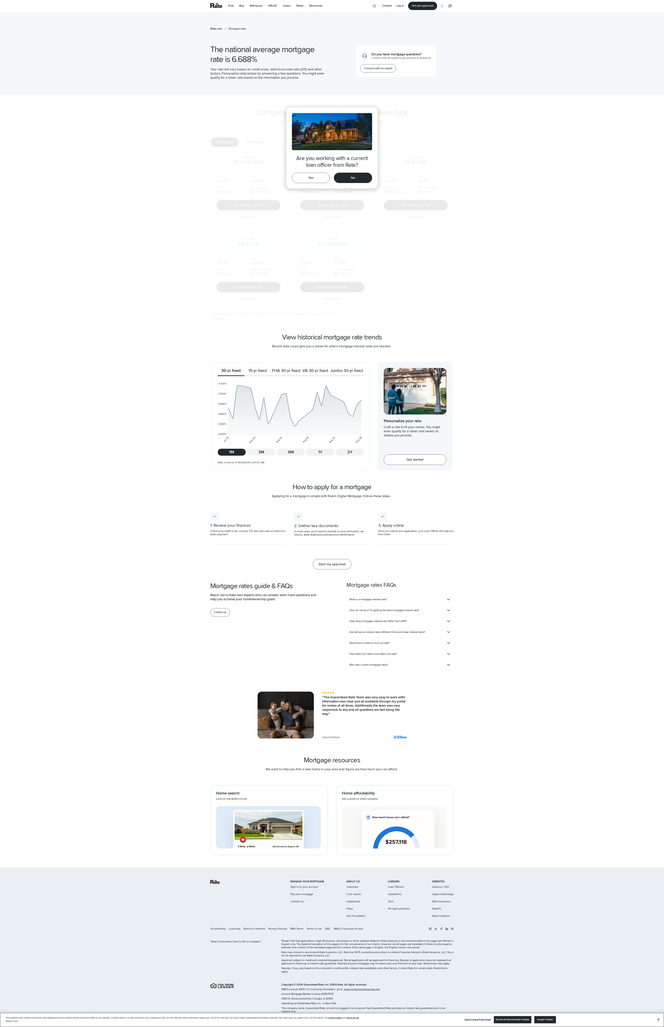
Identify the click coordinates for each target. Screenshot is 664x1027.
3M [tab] (261, 452)
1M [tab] (231, 452)
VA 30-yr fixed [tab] (315, 370)
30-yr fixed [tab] (231, 370)
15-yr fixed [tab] (257, 370)
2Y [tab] (349, 452)
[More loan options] (442, 5)
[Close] (658, 1019)
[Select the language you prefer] (450, 5)
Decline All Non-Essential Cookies (512, 1019)
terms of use (353, 1017)
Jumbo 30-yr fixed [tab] (346, 370)
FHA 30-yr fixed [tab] (286, 370)
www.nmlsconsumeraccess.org (362, 989)
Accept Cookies (545, 1019)
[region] (332, 1020)
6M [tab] (291, 452)
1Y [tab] (320, 452)
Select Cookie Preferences (477, 1019)
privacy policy (335, 1017)
